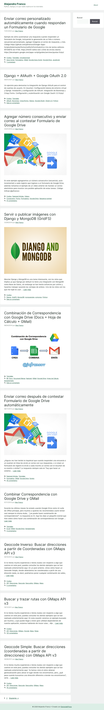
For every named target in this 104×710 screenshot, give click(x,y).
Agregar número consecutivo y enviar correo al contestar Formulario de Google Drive (35, 120)
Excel (8, 528)
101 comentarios (12, 633)
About (96, 5)
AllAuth (8, 101)
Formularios (19, 60)
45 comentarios (11, 480)
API (7, 583)
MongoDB (20, 297)
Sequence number (45, 198)
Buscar (80, 18)
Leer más (27, 290)
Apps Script (10, 60)
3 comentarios (11, 531)
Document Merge (19, 378)
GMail (26, 60)
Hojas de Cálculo (52, 378)
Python (55, 101)
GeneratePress (66, 707)
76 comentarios (11, 688)
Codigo (9, 58)
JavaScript (56, 60)
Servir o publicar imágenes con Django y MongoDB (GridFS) (30, 216)
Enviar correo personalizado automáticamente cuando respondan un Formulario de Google (35, 22)
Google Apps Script (35, 60)
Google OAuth (40, 101)
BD (7, 378)
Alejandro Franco (14, 3)
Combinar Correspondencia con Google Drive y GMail (30, 496)
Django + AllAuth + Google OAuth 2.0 (35, 76)
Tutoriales (15, 58)
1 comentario (10, 62)
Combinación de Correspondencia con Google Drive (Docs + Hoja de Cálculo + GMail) (32, 317)
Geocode (21, 583)
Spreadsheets (9, 381)
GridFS (14, 297)
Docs (11, 378)
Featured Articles (18, 196)
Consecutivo (10, 198)
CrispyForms (24, 101)
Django (31, 101)
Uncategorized (25, 58)
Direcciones (14, 583)
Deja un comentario (13, 103)
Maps (41, 583)
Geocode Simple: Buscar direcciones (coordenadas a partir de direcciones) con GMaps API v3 (34, 651)
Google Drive (47, 60)
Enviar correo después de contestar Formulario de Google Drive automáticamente (34, 400)
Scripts (32, 478)
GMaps (36, 583)
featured (29, 378)
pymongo (38, 297)
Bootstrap (15, 101)
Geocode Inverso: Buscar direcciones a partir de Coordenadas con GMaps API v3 (35, 548)
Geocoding (29, 583)
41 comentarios (11, 201)
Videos (27, 196)
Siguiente (14, 698)
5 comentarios (11, 585)
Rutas (36, 631)
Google (26, 631)
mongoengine (29, 297)
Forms (18, 198)
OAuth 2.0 (49, 101)
